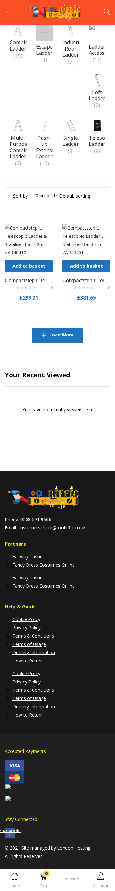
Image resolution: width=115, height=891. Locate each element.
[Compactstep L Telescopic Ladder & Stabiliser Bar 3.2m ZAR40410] (29, 240)
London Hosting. (74, 848)
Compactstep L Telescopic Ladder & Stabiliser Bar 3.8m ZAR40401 (86, 280)
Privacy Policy (26, 628)
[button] (43, 881)
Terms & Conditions (33, 636)
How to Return (27, 661)
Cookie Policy (26, 619)
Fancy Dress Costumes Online (43, 565)
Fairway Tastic (27, 557)
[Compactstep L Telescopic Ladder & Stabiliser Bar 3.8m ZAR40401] (86, 240)
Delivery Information (33, 652)
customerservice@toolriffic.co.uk (52, 528)
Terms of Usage (29, 644)
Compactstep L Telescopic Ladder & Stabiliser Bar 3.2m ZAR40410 (29, 280)
